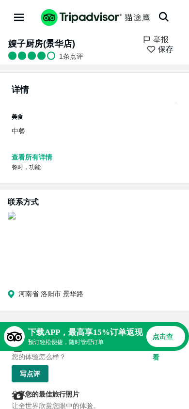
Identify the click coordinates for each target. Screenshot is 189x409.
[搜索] (163, 17)
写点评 (30, 374)
